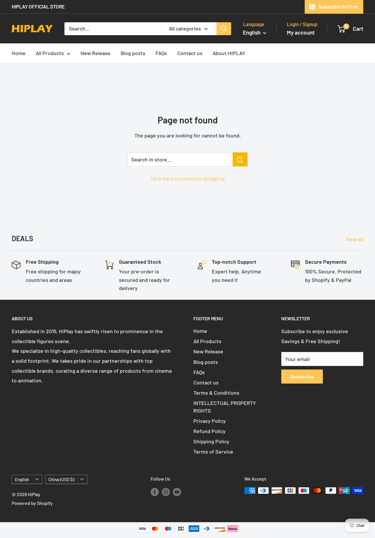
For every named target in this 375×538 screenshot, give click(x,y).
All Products (50, 53)
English (22, 479)
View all (354, 239)
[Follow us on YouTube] (177, 491)
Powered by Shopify (32, 503)
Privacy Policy (209, 421)
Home (18, 53)
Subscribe (302, 376)
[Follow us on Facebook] (155, 491)
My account (301, 32)
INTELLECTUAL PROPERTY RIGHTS (224, 406)
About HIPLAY (229, 53)
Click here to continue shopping (188, 178)
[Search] (224, 28)
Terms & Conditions (216, 392)
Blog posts (133, 53)
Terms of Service (213, 451)
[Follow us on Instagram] (166, 491)
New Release (95, 53)
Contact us (189, 53)
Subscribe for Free (338, 6)
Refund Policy (209, 431)
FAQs (161, 53)
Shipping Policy (211, 441)
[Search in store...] (240, 159)
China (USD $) (61, 479)
